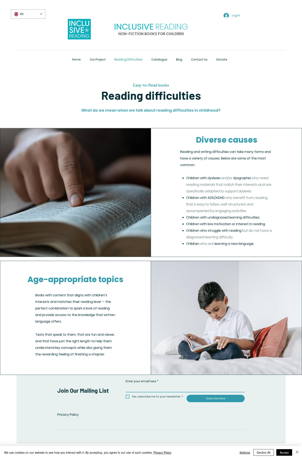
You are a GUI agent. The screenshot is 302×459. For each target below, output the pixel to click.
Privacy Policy (68, 414)
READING (171, 26)
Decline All (263, 452)
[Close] (297, 452)
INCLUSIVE (133, 26)
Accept (284, 452)
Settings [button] (245, 452)
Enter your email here (142, 381)
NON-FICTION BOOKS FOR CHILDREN (151, 33)
